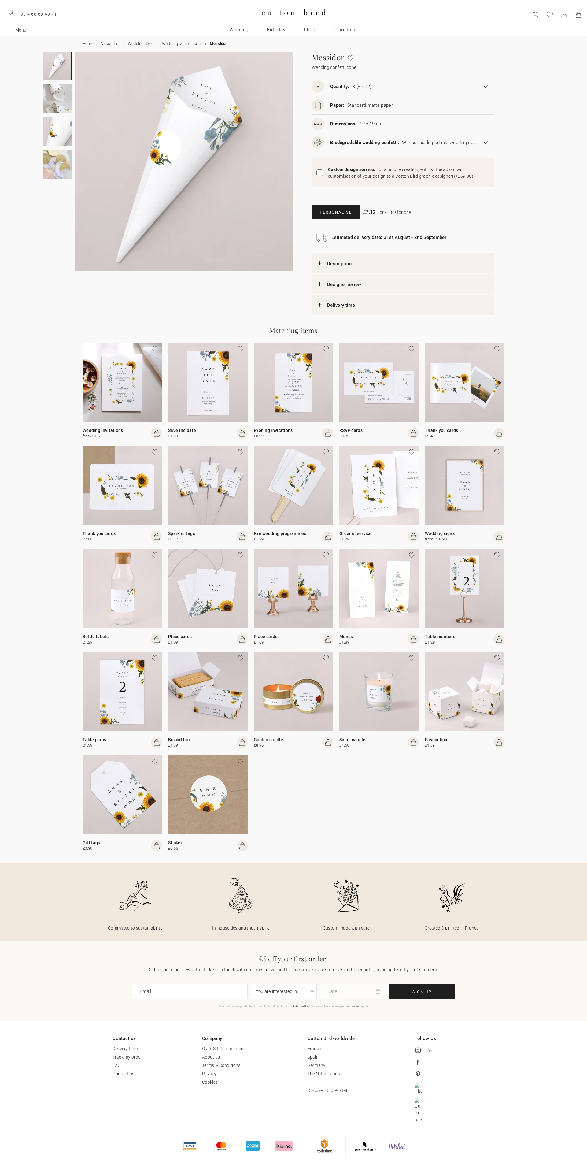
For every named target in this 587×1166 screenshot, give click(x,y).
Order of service (355, 533)
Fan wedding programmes (280, 533)
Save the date (182, 430)
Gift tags (91, 842)
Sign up (422, 992)
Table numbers (440, 636)
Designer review (344, 284)
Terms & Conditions (221, 1065)
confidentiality (298, 1006)
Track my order (127, 1057)
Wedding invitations (103, 430)
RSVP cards (351, 430)
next (78, 165)
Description (339, 263)
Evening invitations (273, 430)
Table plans (94, 739)
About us (211, 1057)
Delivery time (341, 305)
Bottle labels (96, 636)
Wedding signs (440, 533)
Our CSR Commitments (224, 1048)
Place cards (180, 636)
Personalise (336, 212)
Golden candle (268, 739)
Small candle (352, 739)
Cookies (210, 1082)
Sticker (175, 842)
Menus (346, 636)
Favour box (436, 739)
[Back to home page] (294, 20)
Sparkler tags (181, 533)
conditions (352, 1006)
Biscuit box (179, 739)
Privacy (209, 1073)
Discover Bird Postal (327, 1090)
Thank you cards (441, 430)
